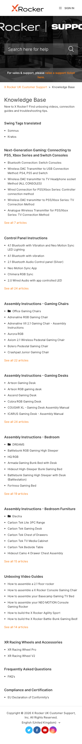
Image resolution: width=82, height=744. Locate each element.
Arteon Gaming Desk (22, 383)
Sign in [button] (69, 8)
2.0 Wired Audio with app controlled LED (35, 280)
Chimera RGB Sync (20, 274)
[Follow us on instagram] (53, 730)
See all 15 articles (16, 561)
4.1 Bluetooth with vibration (26, 256)
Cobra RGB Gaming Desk (24, 401)
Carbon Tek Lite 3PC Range (26, 522)
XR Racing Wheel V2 (21, 656)
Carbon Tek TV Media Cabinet (28, 541)
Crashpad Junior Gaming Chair (28, 352)
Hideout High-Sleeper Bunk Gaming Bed (35, 469)
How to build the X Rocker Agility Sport (34, 613)
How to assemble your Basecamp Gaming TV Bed (41, 596)
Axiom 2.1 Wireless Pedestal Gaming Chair (36, 340)
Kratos (12, 136)
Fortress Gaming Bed (22, 485)
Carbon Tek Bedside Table (25, 547)
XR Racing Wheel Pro (22, 649)
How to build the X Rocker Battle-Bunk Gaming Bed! (42, 619)
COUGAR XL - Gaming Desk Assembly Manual (38, 407)
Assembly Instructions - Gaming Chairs (36, 304)
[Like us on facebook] (37, 730)
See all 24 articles (16, 288)
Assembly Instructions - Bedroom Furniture (40, 509)
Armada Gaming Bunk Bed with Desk (32, 463)
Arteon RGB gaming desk (25, 389)
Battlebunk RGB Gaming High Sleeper (33, 450)
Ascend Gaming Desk (22, 395)
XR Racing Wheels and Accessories (33, 642)
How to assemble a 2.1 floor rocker (31, 584)
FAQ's (11, 676)
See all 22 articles (16, 360)
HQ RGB (13, 457)
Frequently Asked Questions (27, 669)
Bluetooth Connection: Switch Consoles (34, 162)
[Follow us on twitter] (29, 730)
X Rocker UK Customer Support (25, 87)
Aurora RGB (15, 334)
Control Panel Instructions (25, 238)
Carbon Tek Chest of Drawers (28, 535)
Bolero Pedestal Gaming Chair (28, 346)
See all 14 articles (16, 627)
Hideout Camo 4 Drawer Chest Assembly (35, 553)
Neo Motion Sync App (22, 268)
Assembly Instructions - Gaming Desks (36, 375)
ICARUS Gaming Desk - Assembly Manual (36, 414)
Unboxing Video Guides (23, 576)
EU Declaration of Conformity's (28, 697)
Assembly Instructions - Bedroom (31, 437)
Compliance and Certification (28, 690)
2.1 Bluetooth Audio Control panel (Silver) (35, 262)
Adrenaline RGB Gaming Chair (28, 317)
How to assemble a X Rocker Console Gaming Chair (42, 590)
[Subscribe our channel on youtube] (45, 730)
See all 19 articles (16, 493)
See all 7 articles (15, 222)
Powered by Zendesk (66, 740)
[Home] (27, 7)
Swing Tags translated (22, 123)
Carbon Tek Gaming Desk (25, 528)
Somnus (13, 130)
